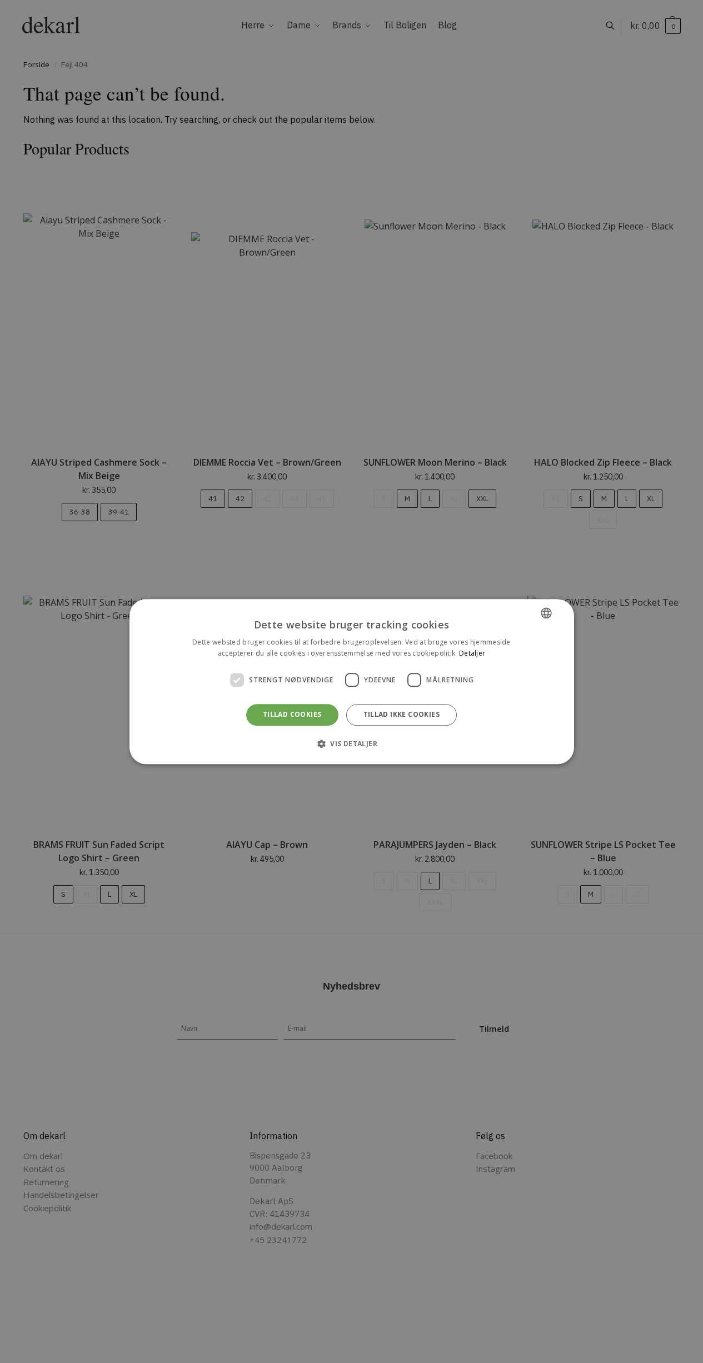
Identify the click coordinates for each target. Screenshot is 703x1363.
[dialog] (351, 681)
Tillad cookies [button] (292, 715)
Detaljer (472, 653)
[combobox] (546, 612)
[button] (351, 743)
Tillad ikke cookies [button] (401, 715)
